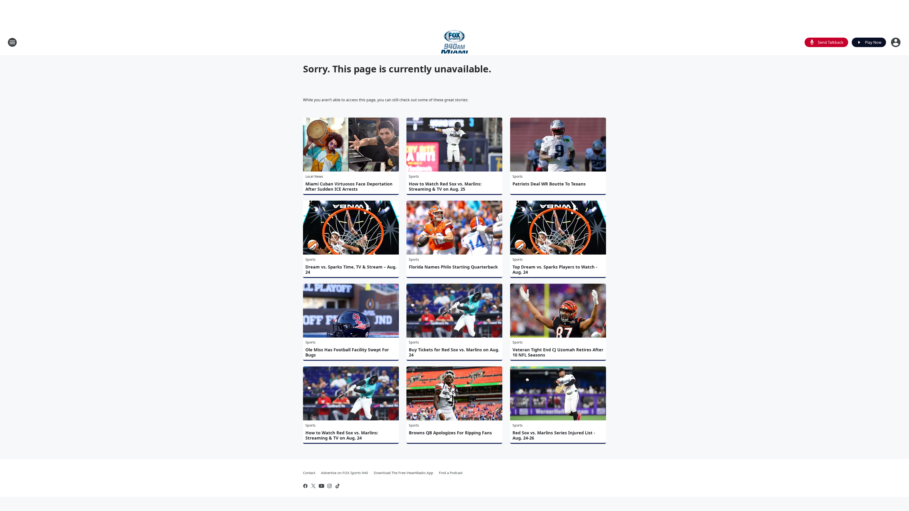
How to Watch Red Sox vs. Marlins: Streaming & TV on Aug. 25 (445, 186)
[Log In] (896, 42)
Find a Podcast (451, 472)
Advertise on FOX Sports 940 (344, 472)
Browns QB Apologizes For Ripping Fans (450, 432)
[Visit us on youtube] (321, 486)
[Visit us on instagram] (329, 486)
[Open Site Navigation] (12, 42)
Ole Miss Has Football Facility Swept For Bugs (347, 352)
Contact (309, 472)
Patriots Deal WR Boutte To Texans (549, 183)
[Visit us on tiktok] (337, 486)
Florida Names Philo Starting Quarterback (453, 266)
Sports (414, 176)
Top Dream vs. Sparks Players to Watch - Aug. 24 (554, 269)
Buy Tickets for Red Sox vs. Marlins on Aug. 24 (454, 352)
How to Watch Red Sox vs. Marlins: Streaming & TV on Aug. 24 (341, 435)
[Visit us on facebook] (305, 486)
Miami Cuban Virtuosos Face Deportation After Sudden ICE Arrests (348, 186)
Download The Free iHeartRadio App (403, 472)
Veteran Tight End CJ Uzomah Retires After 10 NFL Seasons (557, 352)
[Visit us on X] (313, 486)
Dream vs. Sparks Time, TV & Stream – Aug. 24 (351, 269)
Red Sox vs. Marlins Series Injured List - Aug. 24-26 (553, 435)
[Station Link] (454, 42)
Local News (314, 176)
